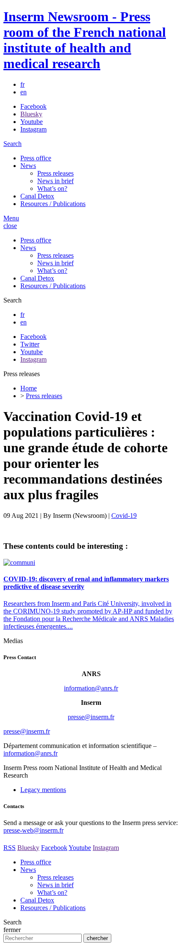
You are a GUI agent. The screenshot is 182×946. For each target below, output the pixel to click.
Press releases (55, 173)
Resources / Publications (52, 203)
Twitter (29, 344)
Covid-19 (124, 515)
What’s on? (52, 188)
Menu (11, 218)
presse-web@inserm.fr (33, 830)
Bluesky (31, 114)
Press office (35, 158)
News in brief (55, 180)
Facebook (33, 106)
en (23, 92)
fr (22, 84)
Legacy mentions (43, 789)
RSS (9, 847)
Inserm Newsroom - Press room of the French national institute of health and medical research (84, 40)
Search (12, 143)
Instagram (33, 129)
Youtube (31, 121)
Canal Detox (37, 196)
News (28, 165)
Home (28, 388)
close (10, 225)
